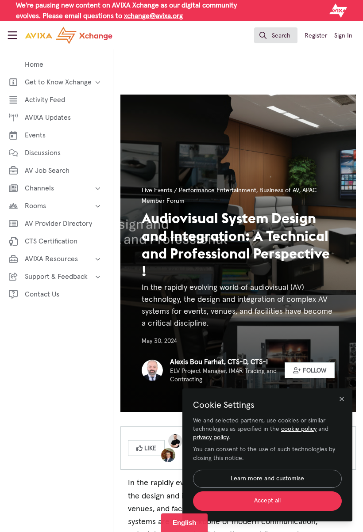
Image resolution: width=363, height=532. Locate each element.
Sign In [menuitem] (343, 36)
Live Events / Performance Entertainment (199, 190)
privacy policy (211, 437)
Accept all (267, 501)
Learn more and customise (267, 478)
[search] (275, 35)
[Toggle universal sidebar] (12, 35)
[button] (310, 370)
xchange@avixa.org (153, 15)
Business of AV (279, 190)
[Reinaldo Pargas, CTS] (168, 454)
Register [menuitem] (316, 36)
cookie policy (299, 429)
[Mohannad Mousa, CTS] (175, 440)
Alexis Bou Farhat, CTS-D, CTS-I (219, 361)
